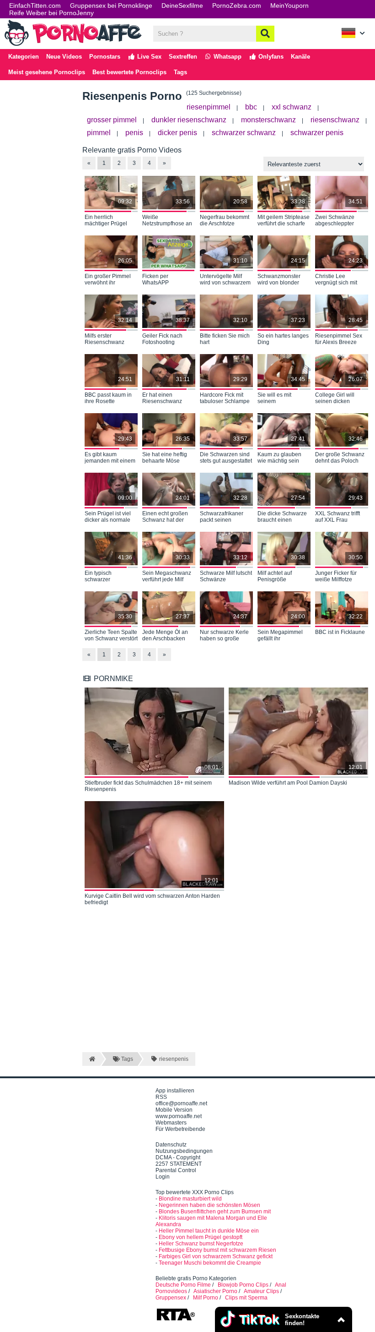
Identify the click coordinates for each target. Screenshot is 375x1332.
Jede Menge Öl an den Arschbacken (165, 635)
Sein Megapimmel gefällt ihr (280, 635)
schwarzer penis (316, 132)
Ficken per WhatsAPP (155, 279)
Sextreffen (183, 56)
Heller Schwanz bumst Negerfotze (201, 1243)
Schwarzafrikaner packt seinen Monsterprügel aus (223, 517)
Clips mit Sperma (246, 1297)
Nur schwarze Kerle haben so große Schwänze (224, 636)
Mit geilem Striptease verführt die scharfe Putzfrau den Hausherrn (283, 221)
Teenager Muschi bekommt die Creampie (210, 1263)
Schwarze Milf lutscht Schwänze (226, 576)
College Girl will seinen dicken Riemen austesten (337, 398)
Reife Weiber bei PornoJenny (51, 12)
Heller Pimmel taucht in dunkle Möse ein (209, 1231)
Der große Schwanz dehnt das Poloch (339, 457)
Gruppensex (170, 1297)
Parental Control (175, 1170)
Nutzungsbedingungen (184, 1151)
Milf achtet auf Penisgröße (274, 576)
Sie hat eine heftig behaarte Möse (164, 457)
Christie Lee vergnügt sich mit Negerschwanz (336, 280)
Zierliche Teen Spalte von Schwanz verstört (111, 635)
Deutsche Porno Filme (183, 1285)
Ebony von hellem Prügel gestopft (200, 1237)
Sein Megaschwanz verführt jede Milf (166, 576)
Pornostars (104, 56)
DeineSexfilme (182, 5)
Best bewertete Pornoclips (129, 72)
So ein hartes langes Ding (283, 339)
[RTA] (175, 1319)
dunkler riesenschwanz (188, 120)
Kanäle (300, 56)
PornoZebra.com (236, 5)
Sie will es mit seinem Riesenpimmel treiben (275, 398)
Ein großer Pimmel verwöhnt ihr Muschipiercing (108, 280)
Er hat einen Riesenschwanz (162, 398)
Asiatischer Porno (215, 1291)
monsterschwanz (268, 120)
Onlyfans (270, 56)
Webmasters (171, 1122)
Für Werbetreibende (180, 1129)
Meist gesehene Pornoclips (46, 72)
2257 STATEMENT (178, 1164)
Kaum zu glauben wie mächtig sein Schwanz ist (279, 458)
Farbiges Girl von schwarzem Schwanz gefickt (216, 1256)
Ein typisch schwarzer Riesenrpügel (101, 577)
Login (162, 1177)
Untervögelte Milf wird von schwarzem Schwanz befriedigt (225, 280)
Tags (180, 72)
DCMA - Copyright (177, 1157)
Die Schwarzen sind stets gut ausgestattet (226, 457)
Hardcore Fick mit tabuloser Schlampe (225, 398)
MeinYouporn (289, 5)
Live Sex (148, 56)
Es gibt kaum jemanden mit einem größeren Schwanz (110, 458)
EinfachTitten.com (35, 5)
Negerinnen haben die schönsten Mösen (209, 1205)
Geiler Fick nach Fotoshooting (162, 339)
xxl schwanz (291, 107)
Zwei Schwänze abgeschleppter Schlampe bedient (337, 221)
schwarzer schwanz (244, 132)
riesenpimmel (208, 107)
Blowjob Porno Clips (243, 1285)
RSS (161, 1097)
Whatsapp (226, 56)
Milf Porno (205, 1297)
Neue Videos (64, 56)
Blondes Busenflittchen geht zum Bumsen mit (215, 1211)
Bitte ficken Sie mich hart (225, 339)
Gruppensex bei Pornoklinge (111, 5)
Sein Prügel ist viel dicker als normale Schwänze (108, 517)
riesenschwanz (335, 120)
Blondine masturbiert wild (190, 1199)
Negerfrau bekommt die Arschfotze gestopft (224, 221)
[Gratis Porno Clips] (73, 45)
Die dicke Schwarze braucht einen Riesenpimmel (282, 517)
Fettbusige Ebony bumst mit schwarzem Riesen (217, 1250)
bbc (251, 107)
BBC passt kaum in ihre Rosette (108, 398)
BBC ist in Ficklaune (340, 632)
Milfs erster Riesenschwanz (104, 339)
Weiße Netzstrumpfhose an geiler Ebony (167, 221)
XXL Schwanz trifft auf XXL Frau (337, 516)
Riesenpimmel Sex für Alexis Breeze (338, 339)
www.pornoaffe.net (178, 1116)
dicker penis (177, 132)
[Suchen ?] (265, 34)
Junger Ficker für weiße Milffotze (336, 576)
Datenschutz (171, 1144)
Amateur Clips (261, 1291)
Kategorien (23, 56)
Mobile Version (174, 1110)
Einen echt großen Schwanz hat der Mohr (165, 517)
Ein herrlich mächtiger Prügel (106, 220)
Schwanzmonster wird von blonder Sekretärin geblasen (282, 280)
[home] (91, 1059)
